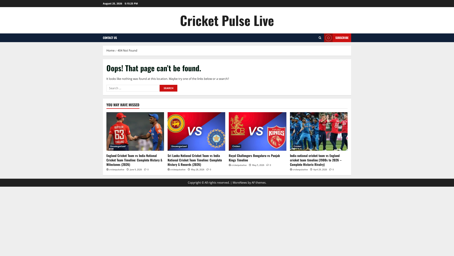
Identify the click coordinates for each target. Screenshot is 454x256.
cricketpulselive (116, 169)
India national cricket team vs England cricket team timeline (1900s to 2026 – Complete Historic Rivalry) (316, 160)
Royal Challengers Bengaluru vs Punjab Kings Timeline (254, 157)
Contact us (110, 38)
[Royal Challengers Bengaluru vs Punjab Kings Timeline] (257, 131)
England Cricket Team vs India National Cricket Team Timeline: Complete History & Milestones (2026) (134, 160)
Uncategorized (118, 146)
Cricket (236, 146)
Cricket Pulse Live (227, 20)
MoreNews (240, 183)
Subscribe (341, 38)
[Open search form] (320, 37)
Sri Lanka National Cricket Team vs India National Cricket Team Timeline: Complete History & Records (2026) (195, 160)
